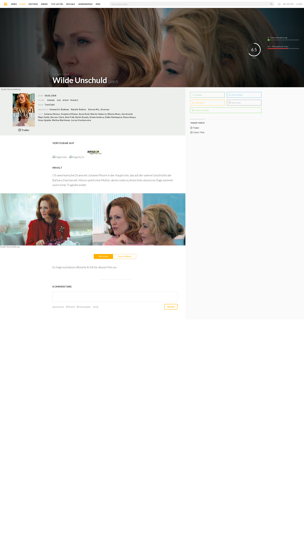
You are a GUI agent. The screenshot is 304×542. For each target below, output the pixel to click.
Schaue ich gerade (201, 110)
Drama (51, 100)
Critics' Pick (198, 132)
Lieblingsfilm (199, 102)
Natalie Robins (78, 109)
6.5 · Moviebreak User (278, 46)
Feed (98, 4)
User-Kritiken (124, 256)
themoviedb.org (13, 89)
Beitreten (288, 4)
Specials (70, 4)
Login (299, 4)
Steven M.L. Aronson (98, 109)
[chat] (279, 4)
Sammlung (235, 102)
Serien (44, 4)
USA (59, 100)
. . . (105, 3)
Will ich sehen (237, 95)
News (14, 4)
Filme (22, 4)
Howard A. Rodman (59, 109)
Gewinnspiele (85, 4)
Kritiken (33, 4)
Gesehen (198, 95)
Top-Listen (57, 4)
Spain (65, 100)
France (74, 100)
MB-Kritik (103, 256)
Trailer (195, 127)
